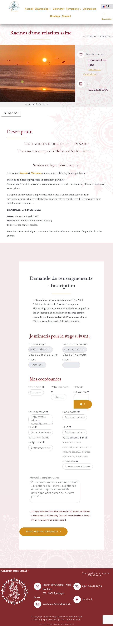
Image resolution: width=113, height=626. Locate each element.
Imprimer (12, 113)
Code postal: (70, 412)
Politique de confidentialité (63, 624)
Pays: (65, 427)
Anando (23, 173)
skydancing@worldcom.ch (57, 604)
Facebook (87, 599)
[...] (83, 404)
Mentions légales (45, 624)
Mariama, (36, 173)
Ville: (31, 427)
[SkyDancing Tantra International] (14, 591)
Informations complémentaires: (44, 478)
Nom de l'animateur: (74, 344)
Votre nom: (35, 387)
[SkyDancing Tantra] (14, 6)
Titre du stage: (37, 344)
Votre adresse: (37, 412)
